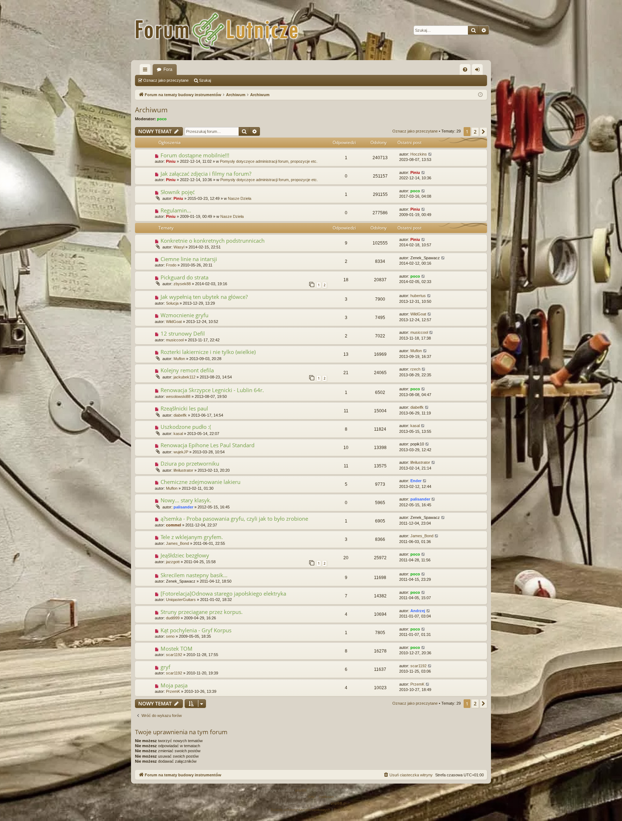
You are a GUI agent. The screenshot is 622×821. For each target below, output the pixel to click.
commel (173, 525)
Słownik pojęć (178, 192)
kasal (178, 433)
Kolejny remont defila (187, 370)
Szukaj (205, 80)
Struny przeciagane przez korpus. (202, 611)
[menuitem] (465, 69)
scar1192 (174, 654)
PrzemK (173, 691)
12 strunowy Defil (183, 333)
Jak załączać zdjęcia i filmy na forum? (206, 173)
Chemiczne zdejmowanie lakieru (200, 481)
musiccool (175, 340)
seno (170, 636)
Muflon (179, 358)
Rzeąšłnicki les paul (184, 408)
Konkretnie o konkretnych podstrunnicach (213, 240)
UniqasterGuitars (181, 599)
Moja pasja (174, 685)
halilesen (326, 797)
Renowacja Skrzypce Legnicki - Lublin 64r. (212, 390)
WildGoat (174, 321)
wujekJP (180, 452)
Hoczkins (418, 154)
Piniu (171, 161)
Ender (416, 481)
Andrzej (417, 611)
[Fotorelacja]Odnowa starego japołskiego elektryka (223, 593)
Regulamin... (176, 210)
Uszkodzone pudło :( (186, 426)
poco (162, 119)
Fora (167, 69)
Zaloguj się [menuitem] (479, 71)
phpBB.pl (338, 803)
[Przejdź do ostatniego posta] (430, 154)
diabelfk (180, 415)
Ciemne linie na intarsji (189, 259)
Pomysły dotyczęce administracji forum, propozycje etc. (268, 161)
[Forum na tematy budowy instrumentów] (221, 30)
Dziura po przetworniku (190, 463)
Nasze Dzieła (239, 198)
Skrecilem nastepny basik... (194, 575)
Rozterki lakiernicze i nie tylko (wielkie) (208, 351)
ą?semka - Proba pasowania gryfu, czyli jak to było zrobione (234, 518)
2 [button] (475, 131)
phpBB (301, 790)
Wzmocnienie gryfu (184, 315)
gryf (165, 666)
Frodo (171, 265)
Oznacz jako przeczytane (166, 80)
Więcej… (146, 71)
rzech (415, 369)
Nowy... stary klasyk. (186, 500)
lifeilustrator (183, 470)
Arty (311, 797)
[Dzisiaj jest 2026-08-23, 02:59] (480, 95)
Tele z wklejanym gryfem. (192, 536)
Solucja (172, 303)
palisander (183, 507)
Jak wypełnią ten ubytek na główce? (204, 296)
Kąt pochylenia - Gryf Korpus (196, 630)
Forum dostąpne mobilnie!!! (195, 155)
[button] (483, 131)
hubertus (418, 295)
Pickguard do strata (184, 277)
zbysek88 (182, 284)
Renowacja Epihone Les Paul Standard (207, 445)
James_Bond (177, 543)
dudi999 (173, 618)
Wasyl (178, 247)
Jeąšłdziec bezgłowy (185, 555)
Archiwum (151, 110)
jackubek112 (184, 377)
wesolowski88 (178, 396)
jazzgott (173, 562)
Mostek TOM (177, 648)
